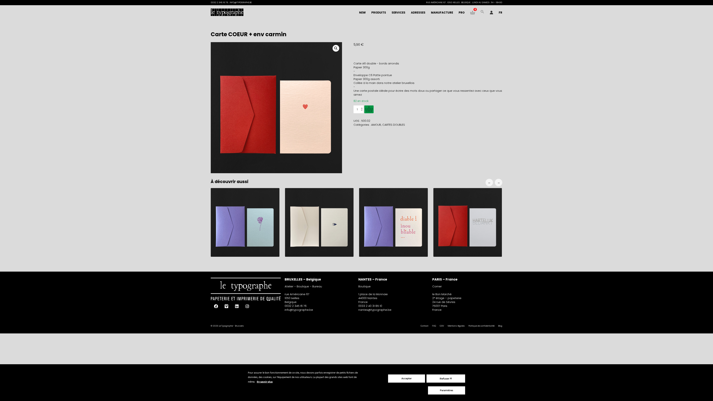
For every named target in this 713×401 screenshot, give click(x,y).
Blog (500, 325)
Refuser (445, 378)
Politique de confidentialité (481, 325)
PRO (462, 12)
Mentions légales (456, 325)
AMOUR (376, 125)
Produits (378, 12)
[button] (482, 12)
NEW (362, 12)
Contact (424, 325)
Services (398, 12)
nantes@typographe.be (374, 310)
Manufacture (442, 12)
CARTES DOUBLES (393, 125)
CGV (442, 325)
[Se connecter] (491, 12)
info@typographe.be (299, 310)
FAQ (434, 325)
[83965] (369, 109)
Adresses (418, 12)
